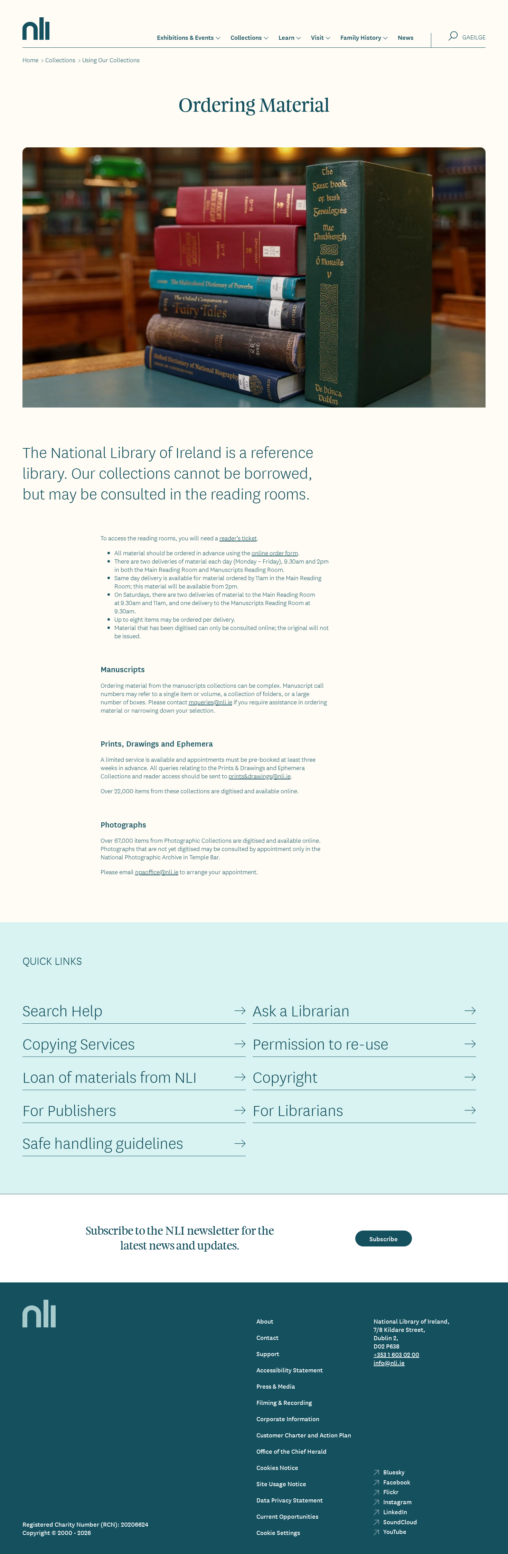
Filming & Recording (284, 1402)
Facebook (396, 1482)
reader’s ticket (238, 537)
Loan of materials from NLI (109, 1077)
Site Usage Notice (281, 1483)
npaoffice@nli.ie (156, 871)
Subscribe (383, 1238)
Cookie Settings (278, 1532)
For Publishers (69, 1110)
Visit (317, 37)
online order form (275, 552)
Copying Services (78, 1044)
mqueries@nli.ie (210, 701)
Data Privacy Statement (289, 1500)
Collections (246, 37)
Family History (360, 37)
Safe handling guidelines (102, 1143)
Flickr (390, 1491)
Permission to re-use (320, 1044)
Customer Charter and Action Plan (303, 1434)
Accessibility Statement (289, 1369)
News (406, 37)
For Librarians (298, 1110)
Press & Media (275, 1386)
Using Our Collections (111, 59)
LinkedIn (394, 1511)
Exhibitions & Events (185, 37)
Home (30, 59)
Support (267, 1353)
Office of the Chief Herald (291, 1451)
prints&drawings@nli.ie (259, 775)
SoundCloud (399, 1521)
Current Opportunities (287, 1516)
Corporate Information (287, 1418)
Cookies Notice (277, 1467)
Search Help (62, 1010)
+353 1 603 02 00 (396, 1354)
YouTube (394, 1531)
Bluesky (393, 1472)
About (264, 1321)
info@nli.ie (389, 1362)
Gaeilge (474, 37)
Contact (267, 1337)
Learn (286, 37)
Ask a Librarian (301, 1010)
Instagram (397, 1501)
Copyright (285, 1077)
